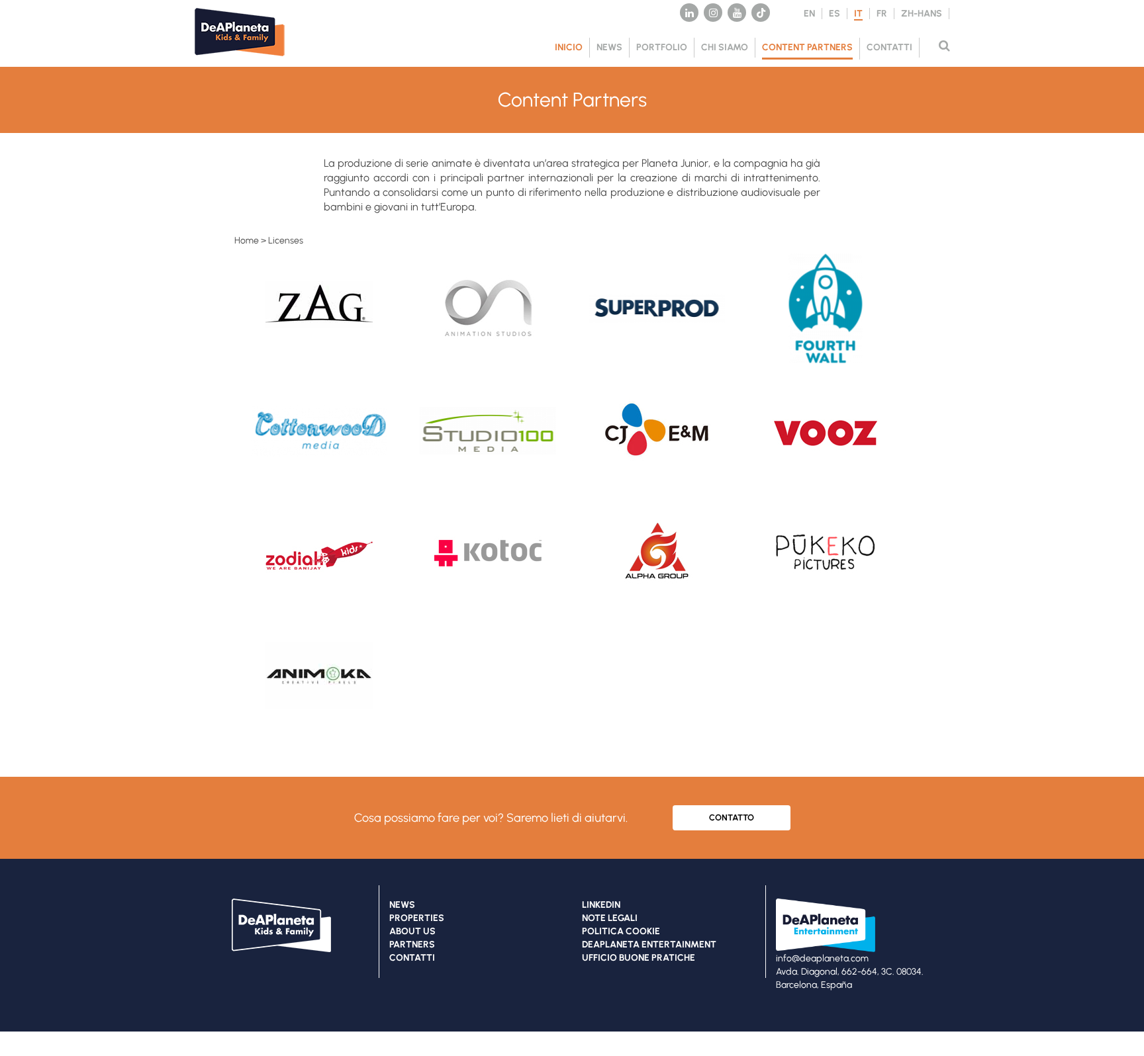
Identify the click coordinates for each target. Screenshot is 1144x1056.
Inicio (569, 47)
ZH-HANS (921, 13)
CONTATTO (731, 817)
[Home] (248, 60)
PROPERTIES (416, 918)
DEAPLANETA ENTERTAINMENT (649, 944)
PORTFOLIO (661, 47)
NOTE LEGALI (610, 918)
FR (882, 13)
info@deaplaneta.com (822, 958)
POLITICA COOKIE (621, 931)
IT (858, 13)
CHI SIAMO (724, 47)
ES (834, 13)
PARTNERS (412, 944)
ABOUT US (412, 931)
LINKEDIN (601, 904)
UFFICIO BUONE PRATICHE (638, 957)
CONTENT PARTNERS (807, 47)
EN (809, 13)
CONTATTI (889, 47)
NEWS (609, 47)
